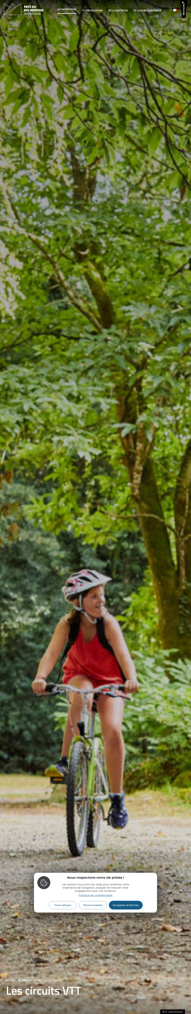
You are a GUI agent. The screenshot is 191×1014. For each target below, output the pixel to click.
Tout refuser (62, 905)
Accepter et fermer (126, 905)
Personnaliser (93, 905)
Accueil (10, 980)
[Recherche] (170, 9)
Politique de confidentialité (95, 895)
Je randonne (24, 980)
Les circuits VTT (54, 980)
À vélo (38, 980)
